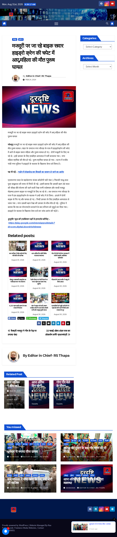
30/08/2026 (14, 488)
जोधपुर (14, 39)
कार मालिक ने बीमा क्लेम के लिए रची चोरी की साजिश (29, 481)
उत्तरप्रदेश (10, 444)
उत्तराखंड (66, 440)
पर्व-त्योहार (36, 444)
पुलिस (21, 475)
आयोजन (18, 444)
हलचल (10, 447)
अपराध (16, 475)
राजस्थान (35, 475)
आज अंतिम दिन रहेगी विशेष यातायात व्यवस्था (83, 481)
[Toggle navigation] (56, 23)
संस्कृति (50, 444)
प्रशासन (28, 475)
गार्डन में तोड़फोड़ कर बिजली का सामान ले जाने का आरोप (41, 172)
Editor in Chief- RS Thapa (38, 76)
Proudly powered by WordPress (15, 525)
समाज (43, 444)
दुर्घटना (21, 39)
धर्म (31, 444)
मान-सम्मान (93, 440)
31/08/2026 (14, 457)
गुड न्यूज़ (25, 444)
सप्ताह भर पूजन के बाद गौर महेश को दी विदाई (84, 450)
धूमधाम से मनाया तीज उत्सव (22, 451)
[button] (107, 23)
